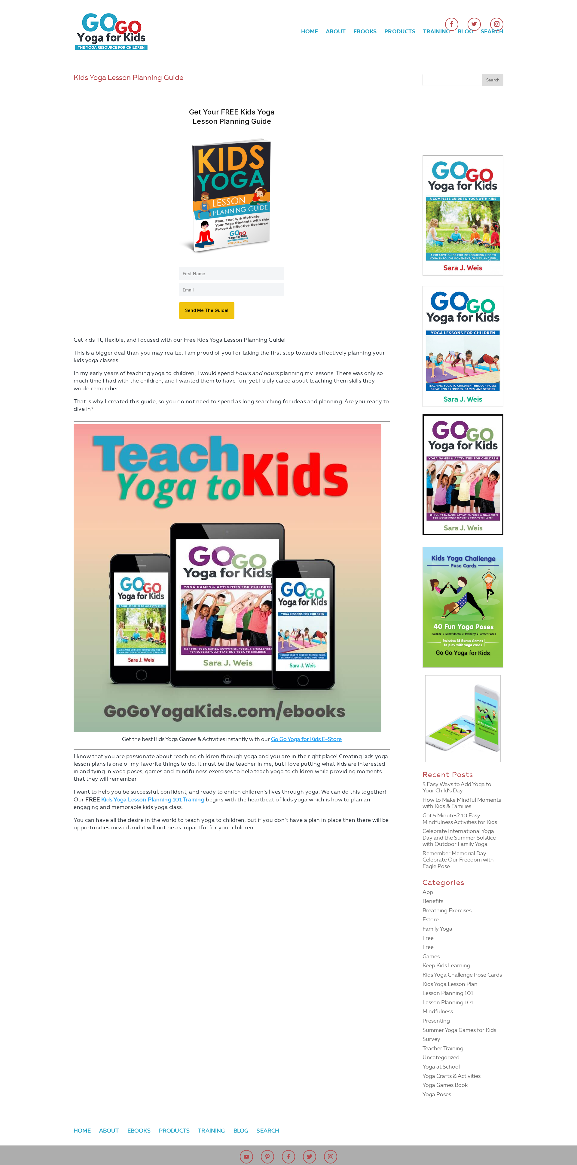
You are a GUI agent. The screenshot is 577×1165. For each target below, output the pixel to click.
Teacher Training (443, 1048)
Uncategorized (441, 1057)
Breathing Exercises (447, 910)
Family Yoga (437, 929)
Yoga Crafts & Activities (452, 1076)
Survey (431, 1039)
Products (399, 32)
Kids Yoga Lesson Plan (450, 984)
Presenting (436, 1020)
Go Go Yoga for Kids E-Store (306, 739)
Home (309, 32)
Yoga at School (441, 1066)
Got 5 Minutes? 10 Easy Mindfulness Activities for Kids (460, 818)
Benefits (433, 901)
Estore (431, 919)
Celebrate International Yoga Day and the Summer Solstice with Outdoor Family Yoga (459, 837)
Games (431, 956)
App (428, 892)
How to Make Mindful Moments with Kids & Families (462, 803)
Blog (465, 32)
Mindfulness (438, 1011)
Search (492, 32)
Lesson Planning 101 (448, 993)
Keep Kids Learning (446, 965)
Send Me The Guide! (206, 310)
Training (436, 32)
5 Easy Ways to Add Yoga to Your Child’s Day (457, 787)
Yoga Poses (437, 1094)
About (336, 32)
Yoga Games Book (445, 1085)
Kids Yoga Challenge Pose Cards (462, 974)
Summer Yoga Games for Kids (459, 1030)
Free (428, 938)
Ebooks (365, 32)
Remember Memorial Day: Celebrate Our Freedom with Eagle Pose (458, 860)
